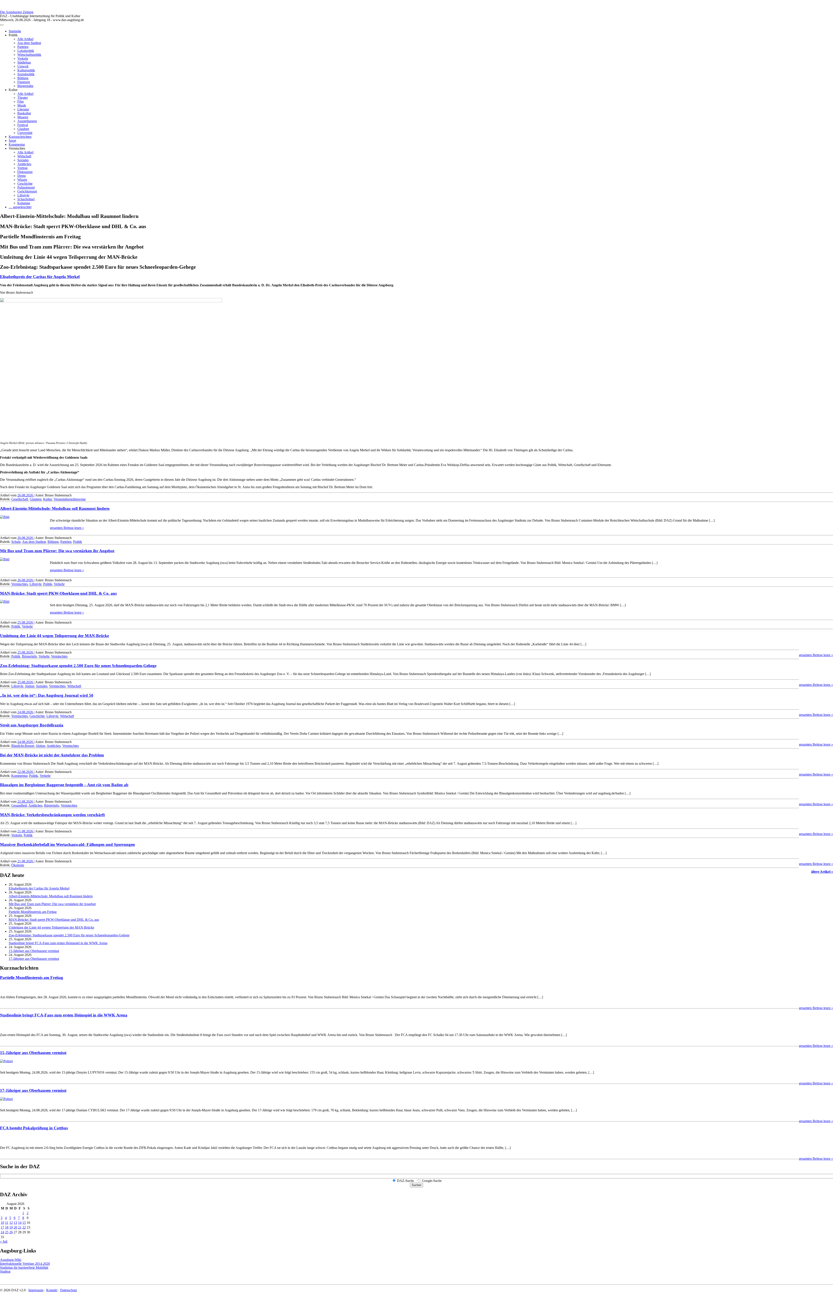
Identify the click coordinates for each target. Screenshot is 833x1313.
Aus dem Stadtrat (29, 43)
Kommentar (17, 144)
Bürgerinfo (29, 656)
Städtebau (24, 62)
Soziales (23, 160)
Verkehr (22, 58)
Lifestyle (23, 195)
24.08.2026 (25, 712)
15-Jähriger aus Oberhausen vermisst (34, 951)
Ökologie (17, 865)
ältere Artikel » (822, 871)
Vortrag (22, 168)
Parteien (22, 47)
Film (20, 101)
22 (24, 1227)
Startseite (15, 31)
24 (2, 1232)
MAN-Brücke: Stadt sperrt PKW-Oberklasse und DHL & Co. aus (58, 593)
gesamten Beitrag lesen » (67, 528)
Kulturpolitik (26, 70)
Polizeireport (26, 187)
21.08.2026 (25, 831)
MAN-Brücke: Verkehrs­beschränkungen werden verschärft (52, 814)
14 (19, 1222)
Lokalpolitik (25, 51)
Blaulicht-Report (22, 746)
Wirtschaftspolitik (29, 54)
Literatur (23, 109)
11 (6, 1222)
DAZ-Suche (405, 1181)
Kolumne (23, 203)
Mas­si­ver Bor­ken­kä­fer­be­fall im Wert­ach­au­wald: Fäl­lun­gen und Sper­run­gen (67, 844)
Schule (16, 542)
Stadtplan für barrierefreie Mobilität (24, 1267)
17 (2, 1227)
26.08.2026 (25, 495)
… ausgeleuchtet (20, 207)
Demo (21, 176)
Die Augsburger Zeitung (16, 12)
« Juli (3, 1241)
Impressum (35, 1290)
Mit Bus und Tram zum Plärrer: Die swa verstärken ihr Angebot (57, 551)
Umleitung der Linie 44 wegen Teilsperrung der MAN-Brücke (54, 635)
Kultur (47, 499)
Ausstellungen (27, 121)
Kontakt (51, 1290)
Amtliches (24, 164)
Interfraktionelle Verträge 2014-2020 (25, 1263)
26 (11, 1232)
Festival (22, 125)
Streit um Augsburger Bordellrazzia (31, 725)
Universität (24, 133)
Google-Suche (432, 1181)
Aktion (29, 686)
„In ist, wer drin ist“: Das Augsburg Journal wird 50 (46, 695)
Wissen (22, 179)
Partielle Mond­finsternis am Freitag (33, 912)
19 (11, 1227)
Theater (22, 97)
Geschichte (25, 183)
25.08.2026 (25, 622)
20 (15, 1227)
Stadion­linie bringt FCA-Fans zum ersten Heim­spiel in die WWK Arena (58, 943)
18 (6, 1227)
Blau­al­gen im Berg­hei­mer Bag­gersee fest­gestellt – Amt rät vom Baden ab (64, 785)
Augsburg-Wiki (10, 1260)
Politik (77, 542)
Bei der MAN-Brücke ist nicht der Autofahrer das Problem (52, 755)
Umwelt (22, 66)
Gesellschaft (19, 499)
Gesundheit (19, 805)
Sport (12, 140)
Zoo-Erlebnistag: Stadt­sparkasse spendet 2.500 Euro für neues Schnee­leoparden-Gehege (78, 665)
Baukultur (24, 113)
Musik (21, 105)
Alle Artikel (25, 39)
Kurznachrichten (20, 136)
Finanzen (23, 82)
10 (2, 1222)
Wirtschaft (24, 156)
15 (24, 1222)
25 (6, 1232)
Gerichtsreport (27, 191)
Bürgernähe (25, 86)
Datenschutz (68, 1290)
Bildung (22, 78)
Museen (22, 117)
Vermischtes (19, 584)
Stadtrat (5, 1271)
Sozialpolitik (25, 74)
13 (15, 1222)
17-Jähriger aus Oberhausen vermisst (34, 958)
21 (19, 1227)
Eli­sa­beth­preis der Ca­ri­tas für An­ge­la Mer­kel (40, 276)
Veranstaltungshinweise (70, 499)
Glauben (23, 129)
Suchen (416, 1185)
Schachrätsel (25, 199)
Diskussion (25, 172)
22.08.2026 (25, 772)
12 (11, 1222)
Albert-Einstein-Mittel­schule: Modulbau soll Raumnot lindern (55, 508)
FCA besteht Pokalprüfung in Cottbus (34, 1128)
